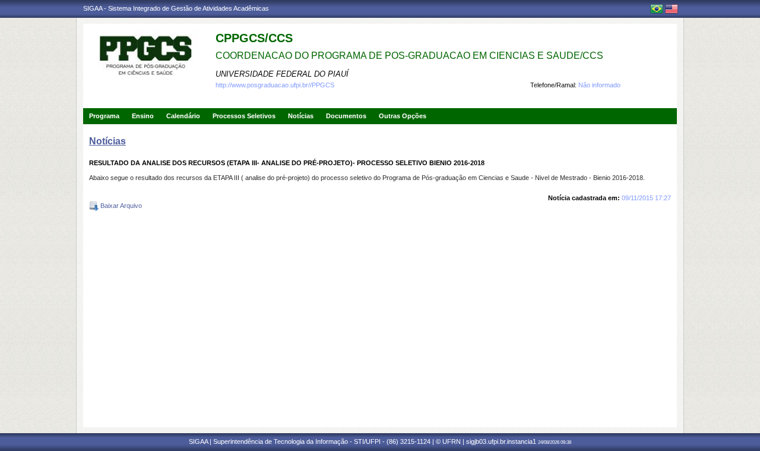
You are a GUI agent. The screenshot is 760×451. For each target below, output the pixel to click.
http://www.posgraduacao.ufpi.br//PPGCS (275, 85)
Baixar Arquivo (120, 205)
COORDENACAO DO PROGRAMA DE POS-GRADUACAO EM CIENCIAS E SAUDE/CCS (409, 56)
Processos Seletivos (244, 115)
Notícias (301, 115)
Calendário (183, 115)
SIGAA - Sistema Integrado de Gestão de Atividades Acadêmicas (176, 8)
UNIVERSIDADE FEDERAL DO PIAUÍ (282, 74)
